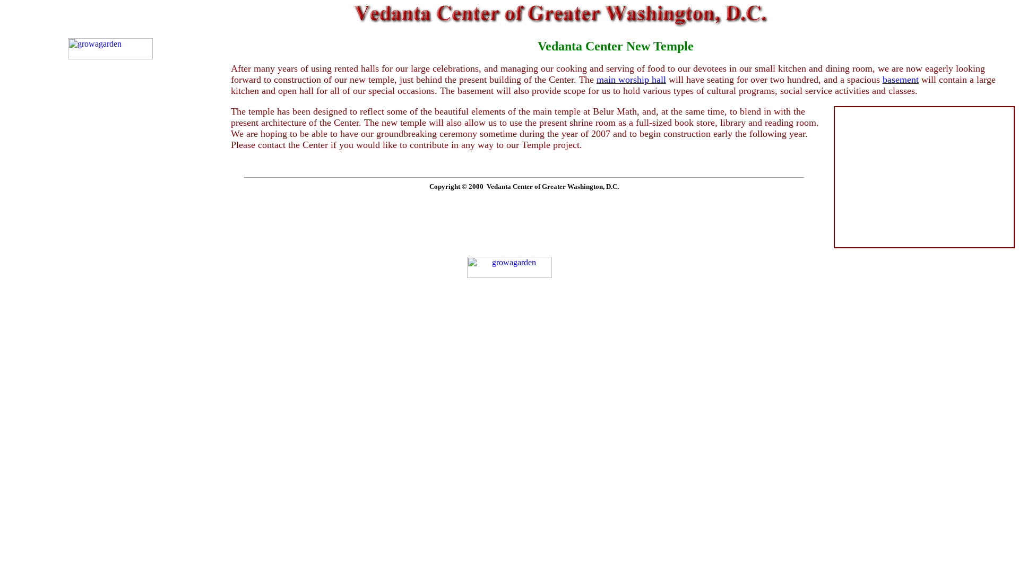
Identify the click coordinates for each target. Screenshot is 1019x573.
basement (901, 79)
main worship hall (631, 79)
